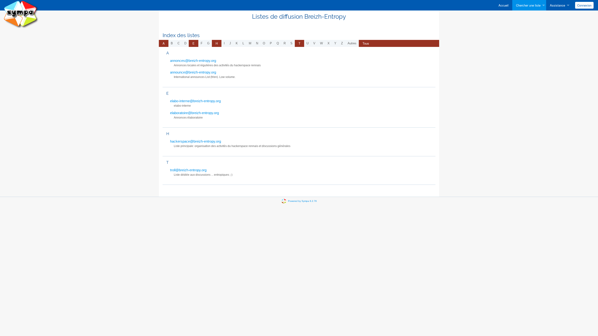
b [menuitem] (172, 43)
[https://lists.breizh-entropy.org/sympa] (21, 14)
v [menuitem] (314, 43)
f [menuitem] (202, 43)
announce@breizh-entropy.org (193, 72)
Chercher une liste (528, 5)
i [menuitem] (224, 43)
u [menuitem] (307, 43)
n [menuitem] (257, 43)
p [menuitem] (271, 43)
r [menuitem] (285, 43)
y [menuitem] (335, 43)
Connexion (584, 5)
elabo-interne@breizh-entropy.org (195, 101)
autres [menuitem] (352, 43)
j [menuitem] (230, 43)
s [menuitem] (291, 43)
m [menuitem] (250, 43)
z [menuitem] (342, 43)
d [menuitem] (185, 43)
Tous (366, 43)
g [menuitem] (208, 43)
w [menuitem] (321, 43)
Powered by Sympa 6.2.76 (302, 201)
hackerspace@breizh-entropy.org (195, 141)
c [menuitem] (179, 43)
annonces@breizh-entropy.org (193, 61)
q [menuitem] (278, 43)
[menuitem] (503, 5)
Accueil (503, 5)
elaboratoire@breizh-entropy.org (194, 113)
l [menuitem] (243, 43)
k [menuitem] (237, 43)
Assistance (557, 5)
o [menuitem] (264, 43)
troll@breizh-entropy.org (188, 170)
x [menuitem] (328, 43)
